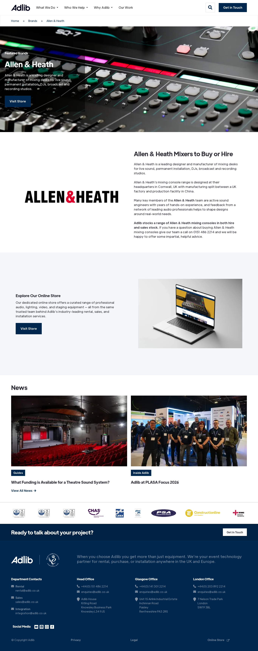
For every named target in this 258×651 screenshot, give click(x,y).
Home (15, 20)
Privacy (76, 640)
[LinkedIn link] (41, 626)
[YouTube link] (36, 626)
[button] (47, 7)
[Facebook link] (52, 626)
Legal (134, 640)
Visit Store (18, 101)
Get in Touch (232, 7)
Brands (32, 20)
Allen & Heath (55, 20)
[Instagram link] (47, 626)
